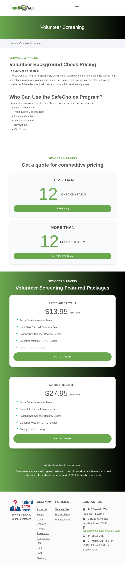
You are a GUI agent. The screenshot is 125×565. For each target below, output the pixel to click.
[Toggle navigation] (77, 8)
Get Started (62, 357)
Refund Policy (62, 514)
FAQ (39, 553)
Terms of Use (62, 509)
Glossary (41, 558)
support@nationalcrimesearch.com (101, 530)
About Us (42, 509)
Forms (40, 514)
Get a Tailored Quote (62, 256)
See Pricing (62, 208)
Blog (39, 548)
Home (12, 43)
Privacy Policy (63, 519)
